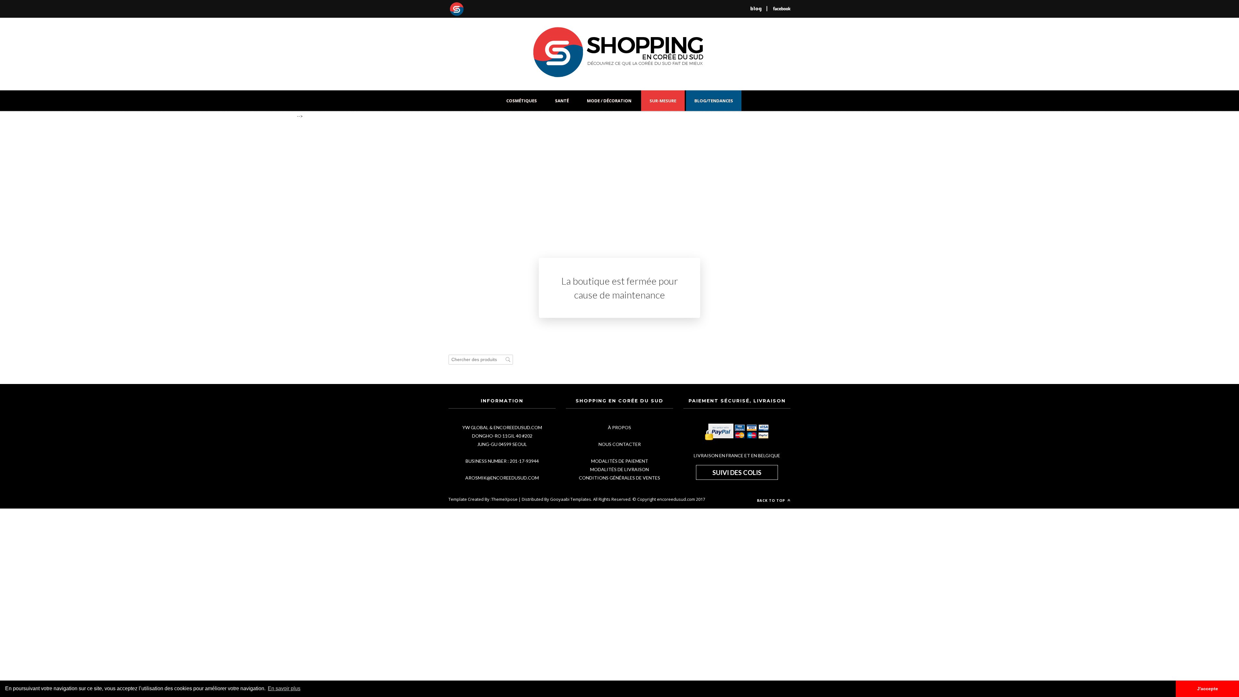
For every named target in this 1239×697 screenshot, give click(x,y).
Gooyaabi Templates (570, 499)
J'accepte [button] (1207, 688)
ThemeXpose (504, 499)
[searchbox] (480, 360)
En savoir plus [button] (284, 688)
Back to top (771, 500)
